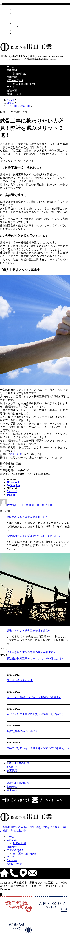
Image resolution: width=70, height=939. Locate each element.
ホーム (17, 9)
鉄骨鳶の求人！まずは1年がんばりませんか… (33, 535)
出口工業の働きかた (31, 26)
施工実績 (12, 770)
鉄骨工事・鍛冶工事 (18, 106)
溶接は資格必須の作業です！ (24, 731)
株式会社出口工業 (17, 505)
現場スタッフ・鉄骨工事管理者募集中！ (30, 630)
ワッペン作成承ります (20, 680)
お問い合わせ (21, 36)
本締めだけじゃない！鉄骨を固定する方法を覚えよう (38, 748)
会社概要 (18, 33)
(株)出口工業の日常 (18, 763)
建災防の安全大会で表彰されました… (29, 517)
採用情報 (18, 19)
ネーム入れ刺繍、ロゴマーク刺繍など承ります (34, 697)
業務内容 (18, 13)
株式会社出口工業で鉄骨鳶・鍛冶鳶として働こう (35, 714)
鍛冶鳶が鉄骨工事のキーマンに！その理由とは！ (35, 658)
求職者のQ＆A (21, 23)
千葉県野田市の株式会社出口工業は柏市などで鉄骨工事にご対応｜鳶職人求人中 (34, 829)
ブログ (17, 30)
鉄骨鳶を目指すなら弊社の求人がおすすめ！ (33, 652)
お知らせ (12, 766)
